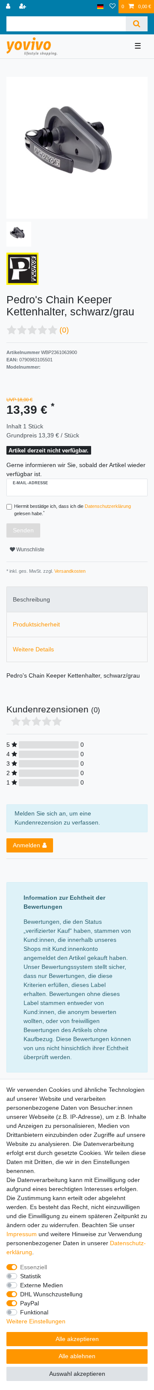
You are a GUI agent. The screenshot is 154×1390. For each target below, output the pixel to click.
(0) (64, 330)
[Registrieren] (23, 6)
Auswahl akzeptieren (77, 1373)
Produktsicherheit (36, 624)
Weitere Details (33, 649)
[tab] (77, 599)
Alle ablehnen (77, 1356)
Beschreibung (31, 599)
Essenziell (33, 1267)
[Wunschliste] (112, 6)
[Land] (100, 6)
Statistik (30, 1276)
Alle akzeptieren (77, 1338)
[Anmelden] (9, 6)
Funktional (34, 1312)
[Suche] (137, 23)
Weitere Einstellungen (35, 1321)
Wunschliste (29, 550)
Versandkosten (69, 571)
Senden (23, 530)
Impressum (21, 1234)
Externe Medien (41, 1285)
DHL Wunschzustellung (51, 1294)
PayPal (29, 1303)
